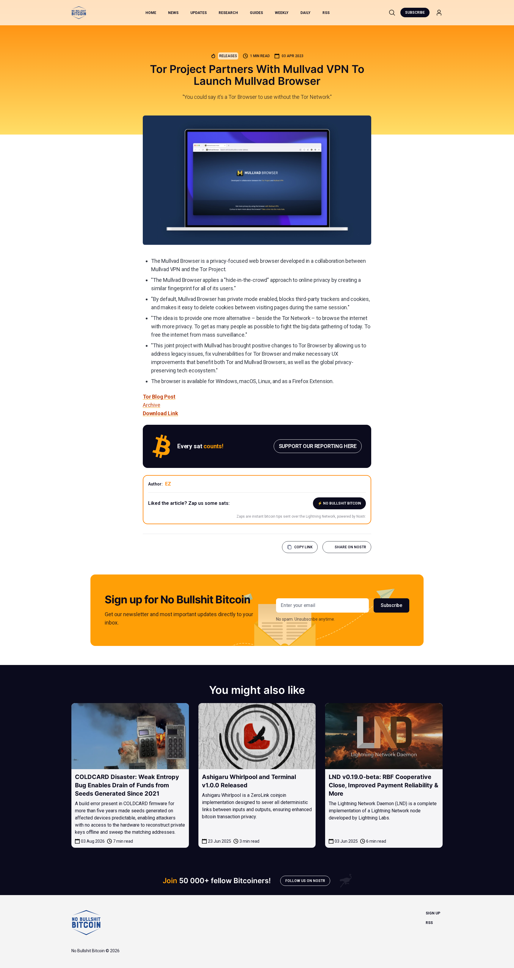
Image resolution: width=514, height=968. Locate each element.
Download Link (160, 413)
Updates (198, 13)
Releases (228, 56)
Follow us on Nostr (305, 881)
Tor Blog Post (159, 397)
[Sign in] (439, 12)
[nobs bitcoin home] (78, 12)
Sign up (433, 913)
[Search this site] (392, 12)
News (173, 13)
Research (228, 13)
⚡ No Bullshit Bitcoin (339, 503)
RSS (326, 13)
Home (150, 13)
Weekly (282, 13)
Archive (151, 405)
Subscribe (415, 12)
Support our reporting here (318, 446)
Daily (305, 13)
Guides (256, 13)
